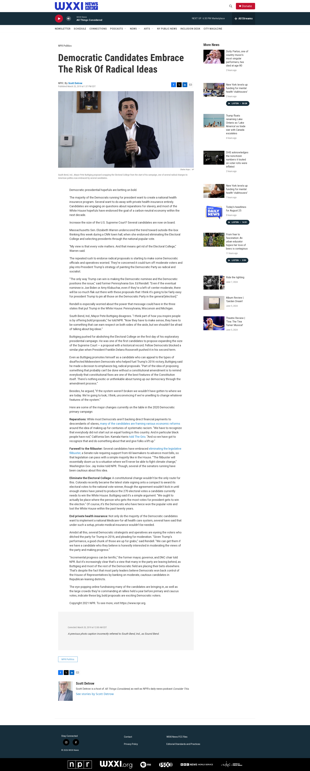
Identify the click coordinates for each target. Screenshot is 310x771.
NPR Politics (65, 45)
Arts (147, 28)
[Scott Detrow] (65, 691)
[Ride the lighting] (213, 283)
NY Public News (167, 28)
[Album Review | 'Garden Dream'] (213, 303)
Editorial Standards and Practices (183, 744)
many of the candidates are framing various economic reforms (140, 423)
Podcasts (116, 28)
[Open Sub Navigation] (125, 28)
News (133, 28)
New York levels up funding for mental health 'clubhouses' (237, 88)
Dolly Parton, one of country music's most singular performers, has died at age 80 (237, 58)
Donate (247, 6)
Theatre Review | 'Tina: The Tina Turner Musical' (235, 322)
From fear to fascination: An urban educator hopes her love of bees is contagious (237, 241)
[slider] (73, 18)
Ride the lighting (235, 277)
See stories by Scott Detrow (95, 694)
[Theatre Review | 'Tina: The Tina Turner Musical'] (213, 323)
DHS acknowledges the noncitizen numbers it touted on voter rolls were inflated (237, 159)
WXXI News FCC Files (176, 737)
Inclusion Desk (190, 28)
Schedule (80, 28)
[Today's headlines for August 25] (213, 212)
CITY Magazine (213, 28)
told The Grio (137, 436)
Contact (128, 737)
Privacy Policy (131, 744)
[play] (59, 18)
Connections (98, 28)
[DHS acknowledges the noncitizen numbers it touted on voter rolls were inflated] (213, 158)
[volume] (68, 18)
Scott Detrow (75, 83)
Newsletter (63, 28)
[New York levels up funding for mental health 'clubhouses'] (213, 90)
